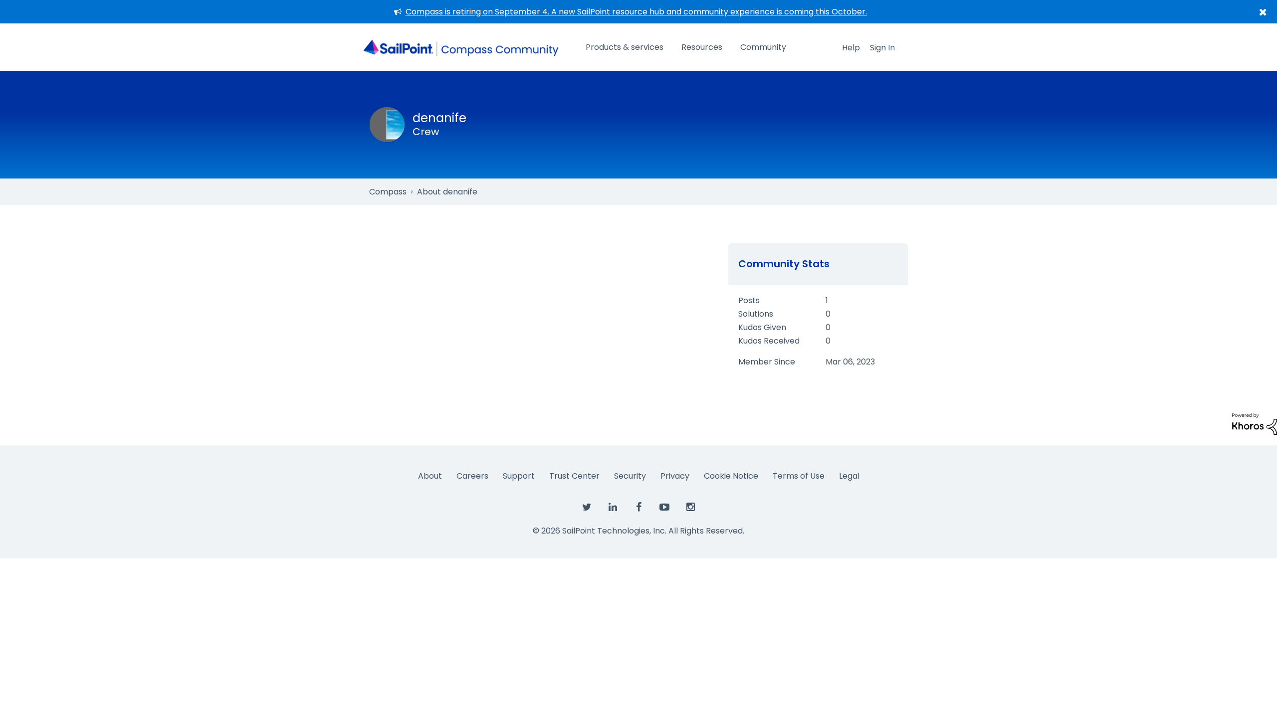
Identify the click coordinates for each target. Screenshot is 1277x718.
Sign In (882, 47)
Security (630, 476)
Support (519, 476)
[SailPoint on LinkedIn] (613, 508)
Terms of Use (799, 476)
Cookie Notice (731, 476)
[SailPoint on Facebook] (638, 508)
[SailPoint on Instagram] (690, 508)
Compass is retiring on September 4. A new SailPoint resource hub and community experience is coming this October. (636, 11)
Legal (849, 476)
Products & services (624, 47)
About (430, 476)
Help (851, 47)
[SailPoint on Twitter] (587, 508)
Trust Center (574, 476)
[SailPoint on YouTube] (664, 508)
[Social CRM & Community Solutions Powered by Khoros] (1254, 423)
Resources (701, 47)
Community (763, 47)
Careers (472, 476)
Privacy (674, 476)
